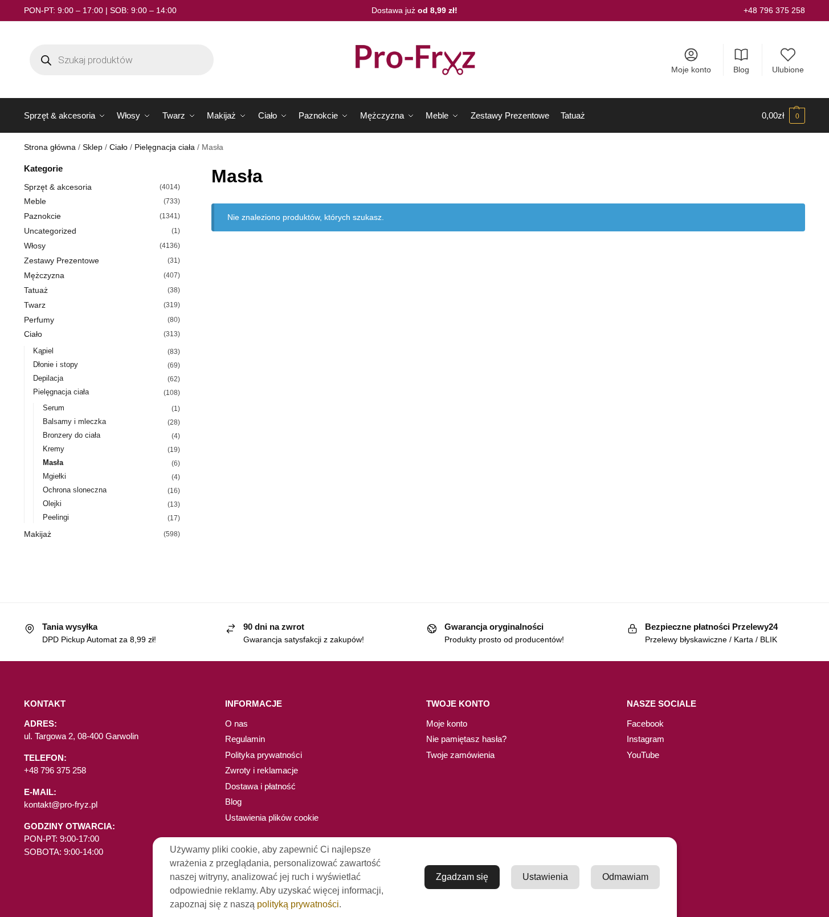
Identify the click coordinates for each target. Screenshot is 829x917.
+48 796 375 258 (774, 10)
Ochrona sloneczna (75, 490)
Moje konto (691, 69)
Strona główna (50, 147)
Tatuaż (36, 290)
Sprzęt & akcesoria (58, 186)
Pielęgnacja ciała (164, 147)
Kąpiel (43, 351)
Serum (53, 408)
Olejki (52, 503)
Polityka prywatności (263, 755)
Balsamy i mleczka (74, 421)
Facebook (645, 723)
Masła (53, 462)
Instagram (645, 739)
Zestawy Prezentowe (61, 260)
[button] (783, 116)
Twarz (35, 304)
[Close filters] (183, 169)
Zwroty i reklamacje (261, 770)
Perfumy (39, 319)
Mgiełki (54, 476)
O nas (236, 723)
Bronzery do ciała (71, 435)
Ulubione (788, 69)
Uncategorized (50, 230)
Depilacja (48, 378)
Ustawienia (545, 877)
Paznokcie (42, 216)
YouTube (643, 755)
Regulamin (245, 739)
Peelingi (56, 517)
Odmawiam (625, 877)
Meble (35, 201)
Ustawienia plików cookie (271, 817)
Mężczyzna (44, 275)
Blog (741, 69)
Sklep (93, 147)
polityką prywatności (298, 904)
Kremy (53, 449)
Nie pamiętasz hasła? (466, 739)
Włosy (35, 245)
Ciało (118, 147)
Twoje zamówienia (460, 755)
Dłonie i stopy (55, 364)
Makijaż (37, 534)
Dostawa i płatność (260, 786)
